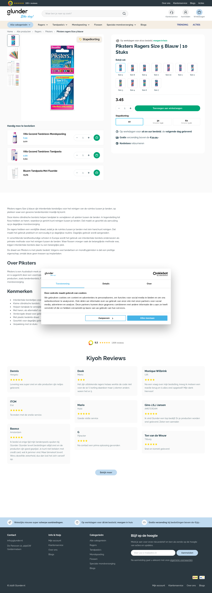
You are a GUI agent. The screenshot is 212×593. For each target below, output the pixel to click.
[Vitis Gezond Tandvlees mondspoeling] (15, 138)
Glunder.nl (20, 585)
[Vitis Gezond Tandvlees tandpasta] (15, 155)
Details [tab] (106, 283)
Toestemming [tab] (63, 283)
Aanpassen (104, 318)
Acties (201, 3)
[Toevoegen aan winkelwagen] (97, 137)
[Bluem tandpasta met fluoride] (15, 173)
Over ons (166, 3)
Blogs (192, 3)
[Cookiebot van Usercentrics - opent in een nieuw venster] (155, 274)
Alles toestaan (147, 318)
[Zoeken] (124, 13)
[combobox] (85, 13)
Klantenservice (180, 3)
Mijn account (158, 585)
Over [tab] (149, 283)
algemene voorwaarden (181, 560)
